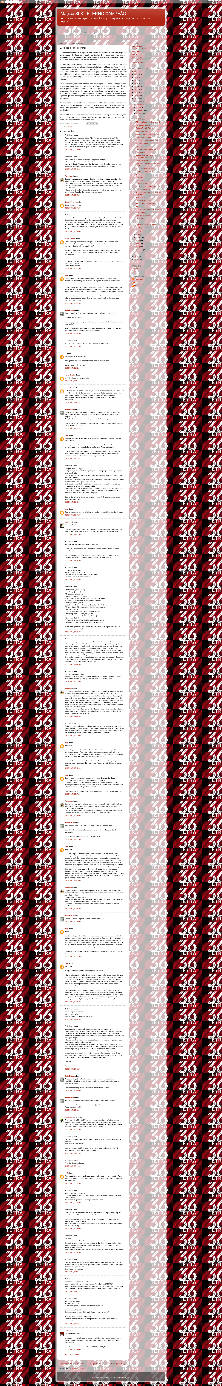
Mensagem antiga (118, 1363)
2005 (136, 260)
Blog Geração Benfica (140, 49)
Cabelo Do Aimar (138, 63)
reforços (70, 127)
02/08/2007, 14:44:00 (73, 716)
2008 (136, 95)
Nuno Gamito (70, 239)
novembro (140, 104)
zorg (66, 275)
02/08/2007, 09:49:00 (73, 169)
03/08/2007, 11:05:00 (72, 1291)
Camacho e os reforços (144, 137)
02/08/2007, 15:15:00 (73, 768)
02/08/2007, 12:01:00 (73, 534)
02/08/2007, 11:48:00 (72, 502)
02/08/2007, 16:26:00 (73, 909)
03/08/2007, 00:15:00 (73, 1183)
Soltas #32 (139, 206)
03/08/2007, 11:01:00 (72, 1272)
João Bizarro (70, 310)
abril (138, 244)
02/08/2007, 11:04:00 (72, 381)
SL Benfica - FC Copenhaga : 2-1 (148, 186)
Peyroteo (68, 176)
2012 (136, 83)
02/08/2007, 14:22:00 (73, 632)
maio (138, 241)
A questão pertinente (143, 143)
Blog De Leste (137, 57)
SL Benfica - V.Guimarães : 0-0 (147, 140)
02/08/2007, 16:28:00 (73, 922)
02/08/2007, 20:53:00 (73, 1129)
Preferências (140, 119)
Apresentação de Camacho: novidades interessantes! (146, 156)
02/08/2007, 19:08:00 (73, 1091)
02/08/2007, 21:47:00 (73, 1153)
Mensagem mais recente (72, 1363)
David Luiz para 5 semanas (146, 149)
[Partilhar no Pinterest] (96, 123)
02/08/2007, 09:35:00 (73, 150)
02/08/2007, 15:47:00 (73, 839)
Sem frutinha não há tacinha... (147, 203)
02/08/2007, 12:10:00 (73, 560)
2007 (136, 98)
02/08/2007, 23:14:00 (73, 1166)
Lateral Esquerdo (138, 46)
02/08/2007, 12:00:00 (73, 515)
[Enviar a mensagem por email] (87, 123)
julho (138, 234)
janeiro (139, 253)
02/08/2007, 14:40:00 (73, 664)
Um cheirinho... (141, 219)
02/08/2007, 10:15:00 (73, 195)
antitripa (68, 522)
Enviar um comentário (71, 1354)
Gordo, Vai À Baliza (139, 60)
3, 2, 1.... (139, 174)
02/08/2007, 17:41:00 (73, 1069)
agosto (139, 113)
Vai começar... (141, 197)
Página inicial (96, 1363)
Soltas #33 (139, 146)
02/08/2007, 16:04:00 (73, 881)
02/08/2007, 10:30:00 (73, 208)
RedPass (135, 54)
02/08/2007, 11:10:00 (72, 428)
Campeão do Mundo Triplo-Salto (148, 134)
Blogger (127, 1377)
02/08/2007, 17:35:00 (73, 1019)
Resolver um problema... (145, 215)
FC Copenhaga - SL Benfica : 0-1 (148, 122)
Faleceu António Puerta (144, 128)
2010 (136, 89)
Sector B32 (136, 51)
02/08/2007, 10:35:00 (73, 232)
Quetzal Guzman (71, 202)
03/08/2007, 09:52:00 (73, 1203)
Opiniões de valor (142, 183)
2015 (136, 74)
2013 (136, 80)
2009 (136, 92)
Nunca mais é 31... (143, 131)
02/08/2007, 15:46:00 (73, 816)
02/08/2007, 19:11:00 (72, 1110)
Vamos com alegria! (143, 125)
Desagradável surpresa (144, 189)
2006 (136, 257)
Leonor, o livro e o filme (144, 200)
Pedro (67, 1331)
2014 (136, 77)
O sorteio (139, 116)
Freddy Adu (140, 231)
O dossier (139, 177)
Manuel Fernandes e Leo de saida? (149, 209)
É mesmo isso (141, 152)
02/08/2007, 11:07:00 (72, 402)
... (65, 353)
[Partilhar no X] (92, 123)
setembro (140, 110)
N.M (66, 1173)
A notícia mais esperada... (145, 168)
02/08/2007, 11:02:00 (72, 368)
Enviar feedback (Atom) (77, 1368)
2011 (136, 86)
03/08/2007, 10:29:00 (73, 1229)
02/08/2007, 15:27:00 (73, 794)
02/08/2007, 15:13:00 (73, 736)
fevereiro (139, 250)
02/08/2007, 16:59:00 (73, 1002)
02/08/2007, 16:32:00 (73, 956)
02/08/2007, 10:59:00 (73, 303)
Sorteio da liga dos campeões (146, 225)
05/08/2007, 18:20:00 (73, 1350)
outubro (139, 107)
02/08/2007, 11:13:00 (72, 459)
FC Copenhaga (141, 212)
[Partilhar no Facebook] (94, 123)
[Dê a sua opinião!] (90, 123)
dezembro (140, 101)
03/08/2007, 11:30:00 (72, 1324)
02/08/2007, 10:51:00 (73, 268)
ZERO (138, 222)
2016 (136, 71)
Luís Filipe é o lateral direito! (146, 228)
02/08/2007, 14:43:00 (73, 682)
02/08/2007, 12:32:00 (73, 580)
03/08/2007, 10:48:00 (73, 1252)
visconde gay (70, 1117)
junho (138, 237)
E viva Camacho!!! (142, 160)
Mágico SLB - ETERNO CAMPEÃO (93, 13)
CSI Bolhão (140, 180)
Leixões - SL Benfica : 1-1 (145, 171)
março (138, 247)
